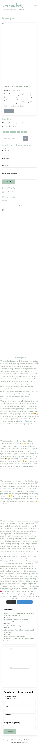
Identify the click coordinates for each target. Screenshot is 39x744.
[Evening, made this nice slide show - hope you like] (19, 579)
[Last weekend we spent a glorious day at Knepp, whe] (19, 379)
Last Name (5, 165)
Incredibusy (18, 740)
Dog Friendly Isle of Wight (13, 626)
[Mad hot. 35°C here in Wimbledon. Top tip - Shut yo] (19, 419)
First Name (5, 158)
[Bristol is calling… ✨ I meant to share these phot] (19, 539)
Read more (10, 111)
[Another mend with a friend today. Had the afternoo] (19, 499)
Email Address (7, 151)
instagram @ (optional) (9, 173)
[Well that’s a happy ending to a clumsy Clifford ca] (19, 459)
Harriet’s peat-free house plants (16, 86)
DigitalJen (25, 742)
